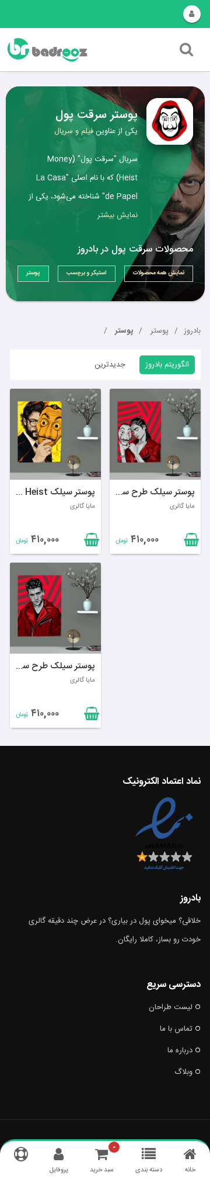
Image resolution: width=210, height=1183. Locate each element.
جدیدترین (109, 364)
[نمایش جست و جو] (186, 52)
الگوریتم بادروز (167, 364)
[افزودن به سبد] (90, 542)
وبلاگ (183, 1072)
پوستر (158, 330)
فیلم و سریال (73, 131)
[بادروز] (72, 50)
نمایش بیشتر (117, 215)
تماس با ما (176, 1029)
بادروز (192, 330)
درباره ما (179, 1050)
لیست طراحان (170, 1007)
